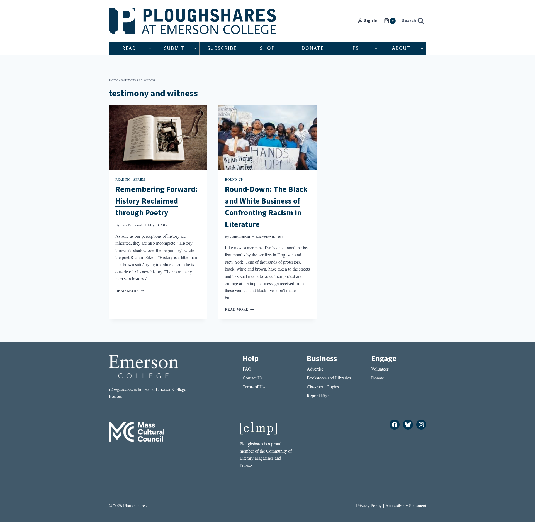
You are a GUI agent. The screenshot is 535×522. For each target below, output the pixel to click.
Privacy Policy (369, 505)
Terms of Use (254, 386)
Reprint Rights (319, 395)
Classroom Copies (323, 386)
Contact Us (252, 378)
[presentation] (158, 137)
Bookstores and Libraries (329, 378)
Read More (129, 290)
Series (139, 179)
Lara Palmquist (131, 224)
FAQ (247, 369)
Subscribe (222, 48)
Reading (123, 179)
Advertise (315, 369)
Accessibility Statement (405, 505)
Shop (267, 48)
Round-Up (234, 179)
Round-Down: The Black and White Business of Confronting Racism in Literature (266, 207)
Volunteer (379, 369)
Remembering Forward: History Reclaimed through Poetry (156, 201)
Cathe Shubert (240, 236)
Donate (312, 48)
